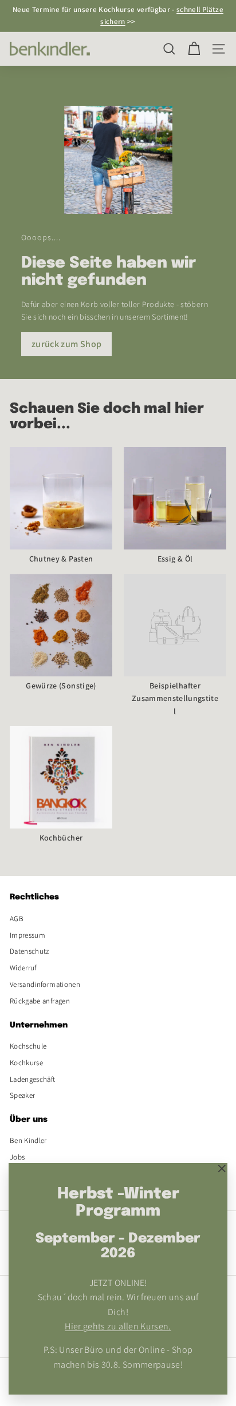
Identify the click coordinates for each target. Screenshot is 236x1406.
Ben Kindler (28, 1140)
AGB (16, 918)
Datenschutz (29, 951)
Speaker (22, 1095)
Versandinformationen (45, 984)
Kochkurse (26, 1063)
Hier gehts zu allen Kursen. (118, 1326)
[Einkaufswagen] (193, 49)
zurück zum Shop (66, 344)
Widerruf (23, 968)
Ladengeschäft (33, 1079)
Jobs (17, 1157)
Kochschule (28, 1046)
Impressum (27, 935)
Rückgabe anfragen (40, 1001)
